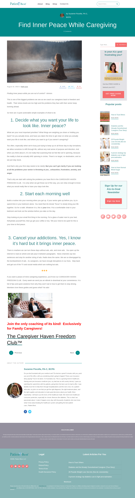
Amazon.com (13, 487)
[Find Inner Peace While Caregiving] (44, 62)
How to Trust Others (118, 115)
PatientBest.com (42, 486)
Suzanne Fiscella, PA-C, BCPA (39, 369)
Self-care (24, 86)
